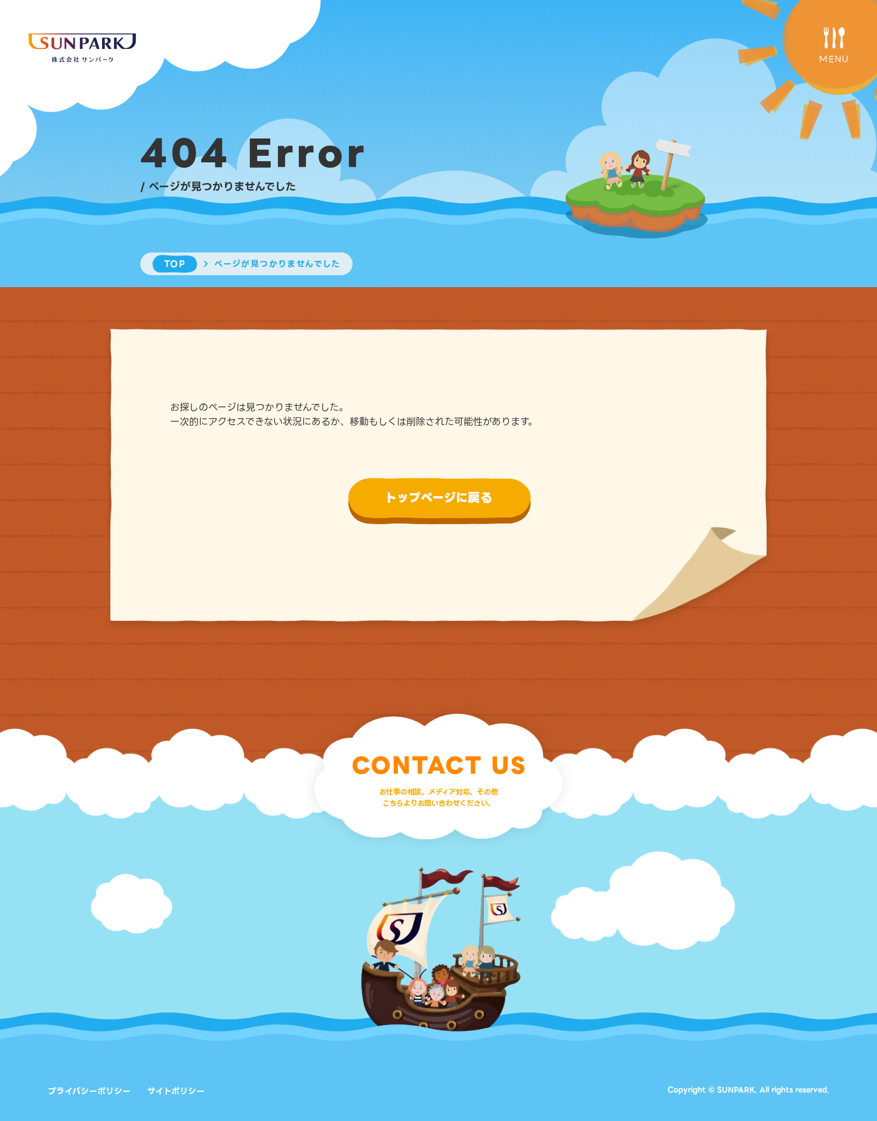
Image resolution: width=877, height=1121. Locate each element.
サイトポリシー (176, 1091)
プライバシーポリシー (89, 1091)
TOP (175, 263)
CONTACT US (438, 766)
